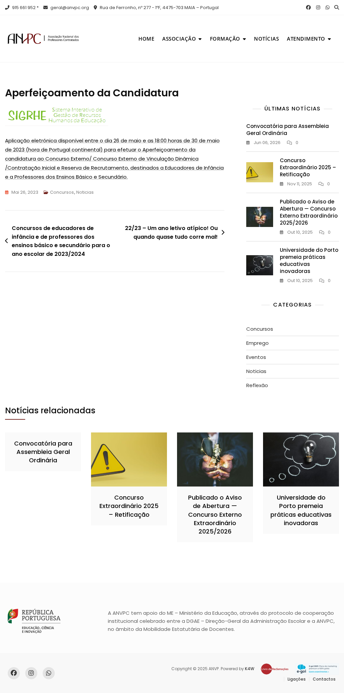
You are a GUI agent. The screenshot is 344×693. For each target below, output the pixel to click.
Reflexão (257, 385)
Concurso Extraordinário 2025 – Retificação (308, 167)
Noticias (85, 192)
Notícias (266, 38)
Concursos (62, 192)
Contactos (324, 679)
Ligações (297, 679)
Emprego (257, 342)
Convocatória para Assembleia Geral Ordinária (43, 451)
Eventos (256, 357)
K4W (249, 669)
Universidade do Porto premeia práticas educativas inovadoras (309, 260)
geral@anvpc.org (69, 7)
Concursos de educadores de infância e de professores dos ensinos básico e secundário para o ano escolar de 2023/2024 (61, 241)
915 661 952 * (25, 7)
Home (146, 38)
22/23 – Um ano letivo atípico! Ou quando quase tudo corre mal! (171, 232)
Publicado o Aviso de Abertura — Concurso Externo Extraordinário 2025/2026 (309, 212)
